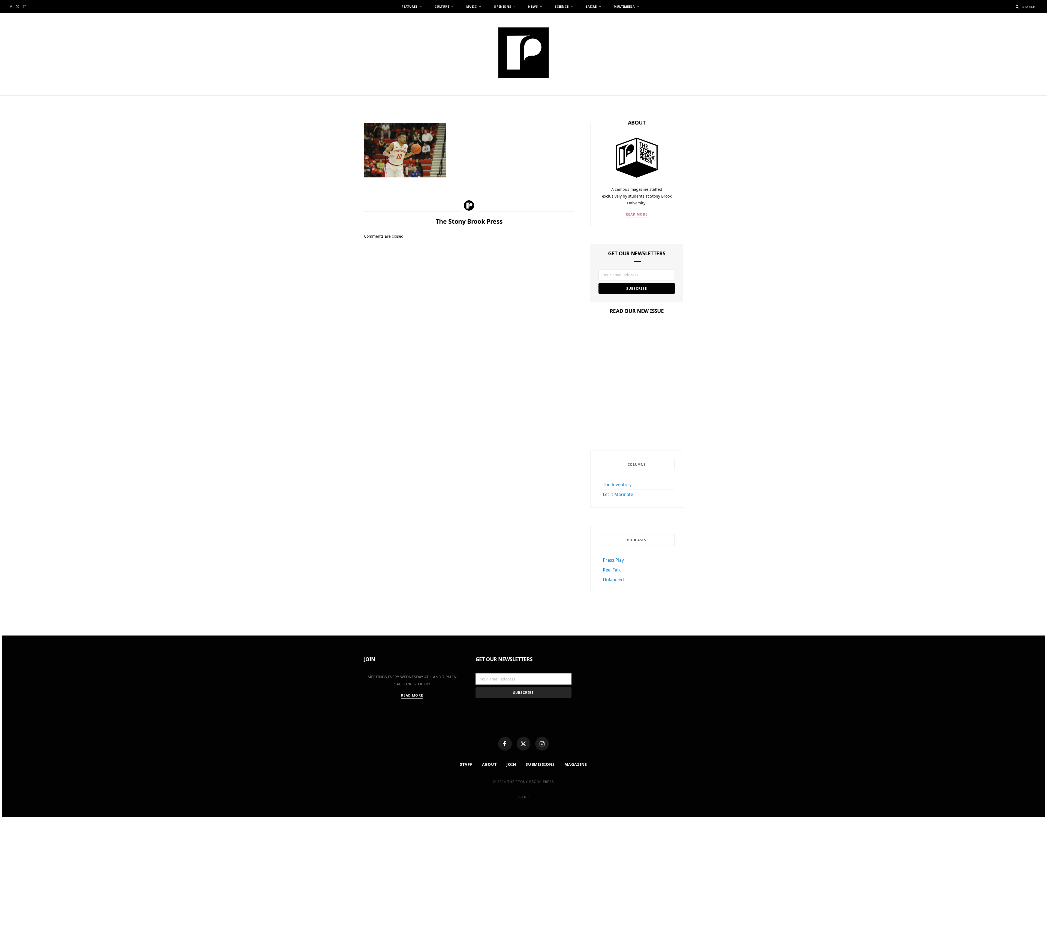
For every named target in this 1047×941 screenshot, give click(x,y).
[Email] (338, 185)
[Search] (1017, 6)
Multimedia (624, 6)
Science (561, 6)
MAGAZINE (575, 764)
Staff (466, 764)
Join (511, 764)
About (489, 764)
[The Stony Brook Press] (523, 52)
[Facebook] (505, 744)
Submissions (540, 764)
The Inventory (617, 485)
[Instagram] (542, 744)
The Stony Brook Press (401, 97)
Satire (591, 6)
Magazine (636, 403)
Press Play (613, 560)
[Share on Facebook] (338, 145)
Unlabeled (613, 580)
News (533, 6)
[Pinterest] (338, 171)
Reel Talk (612, 570)
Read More (637, 214)
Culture (442, 6)
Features (409, 6)
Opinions (502, 6)
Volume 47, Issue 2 (636, 413)
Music (471, 6)
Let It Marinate (618, 494)
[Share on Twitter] (338, 158)
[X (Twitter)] (523, 744)
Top (525, 797)
